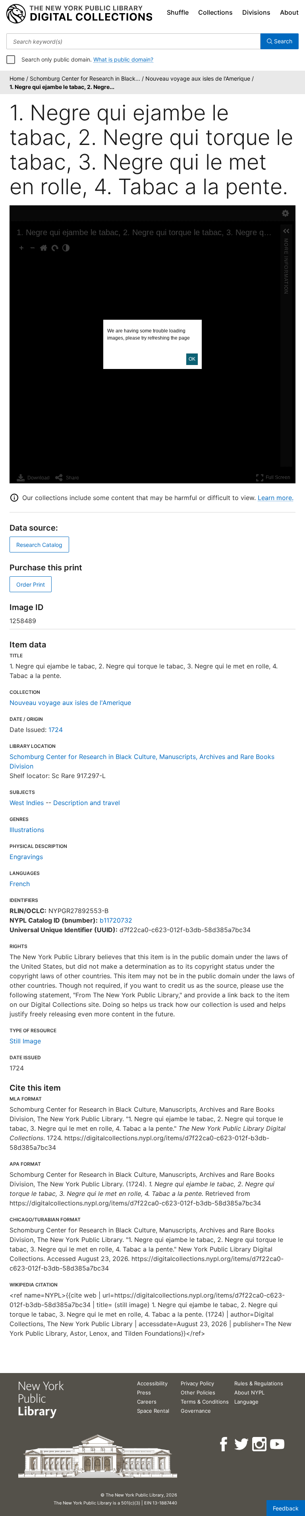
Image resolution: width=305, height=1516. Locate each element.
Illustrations (27, 830)
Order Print (30, 584)
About (289, 12)
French (20, 884)
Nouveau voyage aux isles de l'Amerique (70, 703)
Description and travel (86, 803)
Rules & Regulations (258, 1383)
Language (246, 1401)
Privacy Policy (197, 1383)
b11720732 (116, 920)
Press (144, 1392)
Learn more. (275, 498)
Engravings (26, 857)
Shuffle (178, 12)
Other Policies (198, 1392)
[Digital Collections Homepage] (79, 14)
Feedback (286, 1508)
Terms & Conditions (205, 1401)
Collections (215, 12)
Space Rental (153, 1411)
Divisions (256, 12)
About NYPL (249, 1392)
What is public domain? (123, 59)
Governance (196, 1411)
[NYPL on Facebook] (224, 1444)
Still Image (25, 1041)
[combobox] (133, 41)
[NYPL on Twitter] (242, 1444)
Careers (146, 1401)
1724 (55, 730)
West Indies (27, 803)
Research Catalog (39, 544)
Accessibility (152, 1383)
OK (192, 359)
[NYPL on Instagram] (260, 1444)
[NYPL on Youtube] (278, 1444)
